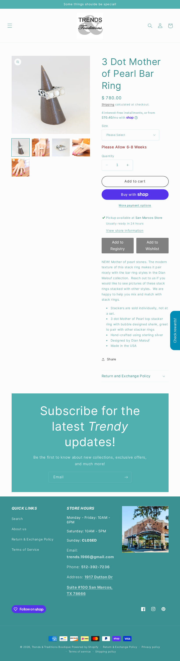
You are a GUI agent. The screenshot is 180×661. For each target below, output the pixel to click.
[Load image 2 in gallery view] (41, 147)
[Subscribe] (126, 477)
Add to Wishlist (152, 245)
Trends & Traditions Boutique (51, 647)
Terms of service (80, 651)
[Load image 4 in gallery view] (81, 147)
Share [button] (111, 359)
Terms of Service (25, 550)
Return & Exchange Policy (33, 539)
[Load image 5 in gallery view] (21, 168)
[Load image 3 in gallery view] (61, 147)
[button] (10, 26)
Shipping (108, 104)
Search (17, 519)
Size (105, 126)
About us (19, 529)
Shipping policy (105, 651)
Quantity (108, 156)
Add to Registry (117, 245)
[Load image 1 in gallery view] (21, 147)
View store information (124, 231)
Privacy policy (151, 647)
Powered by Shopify (85, 647)
